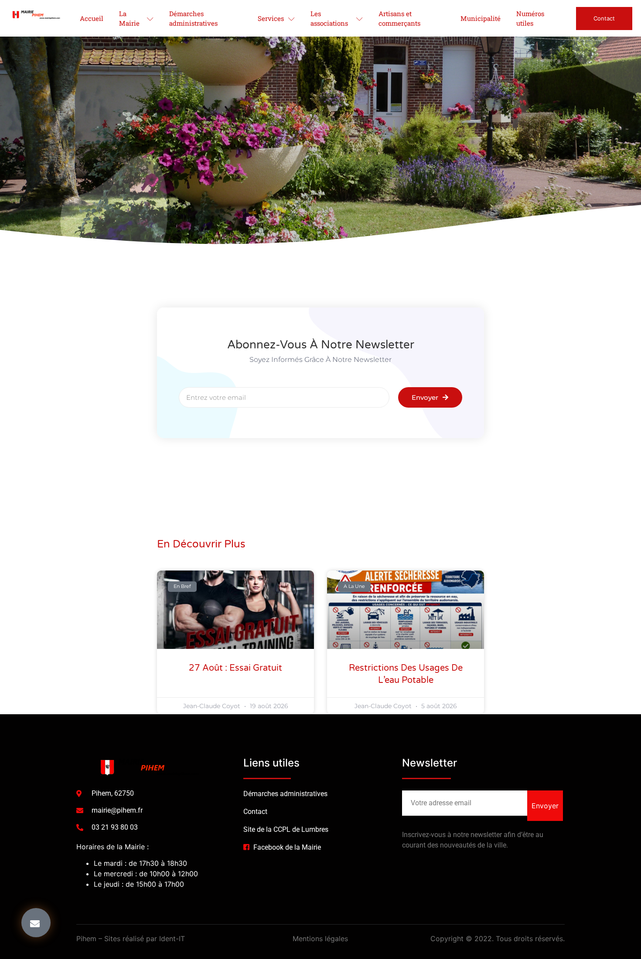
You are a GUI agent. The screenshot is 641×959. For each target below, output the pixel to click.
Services (271, 18)
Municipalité (480, 18)
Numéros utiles (530, 18)
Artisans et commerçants (399, 18)
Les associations (329, 18)
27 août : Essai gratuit (235, 668)
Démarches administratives (193, 18)
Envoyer (545, 805)
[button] (36, 922)
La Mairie (129, 18)
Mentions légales (320, 938)
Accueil (91, 18)
